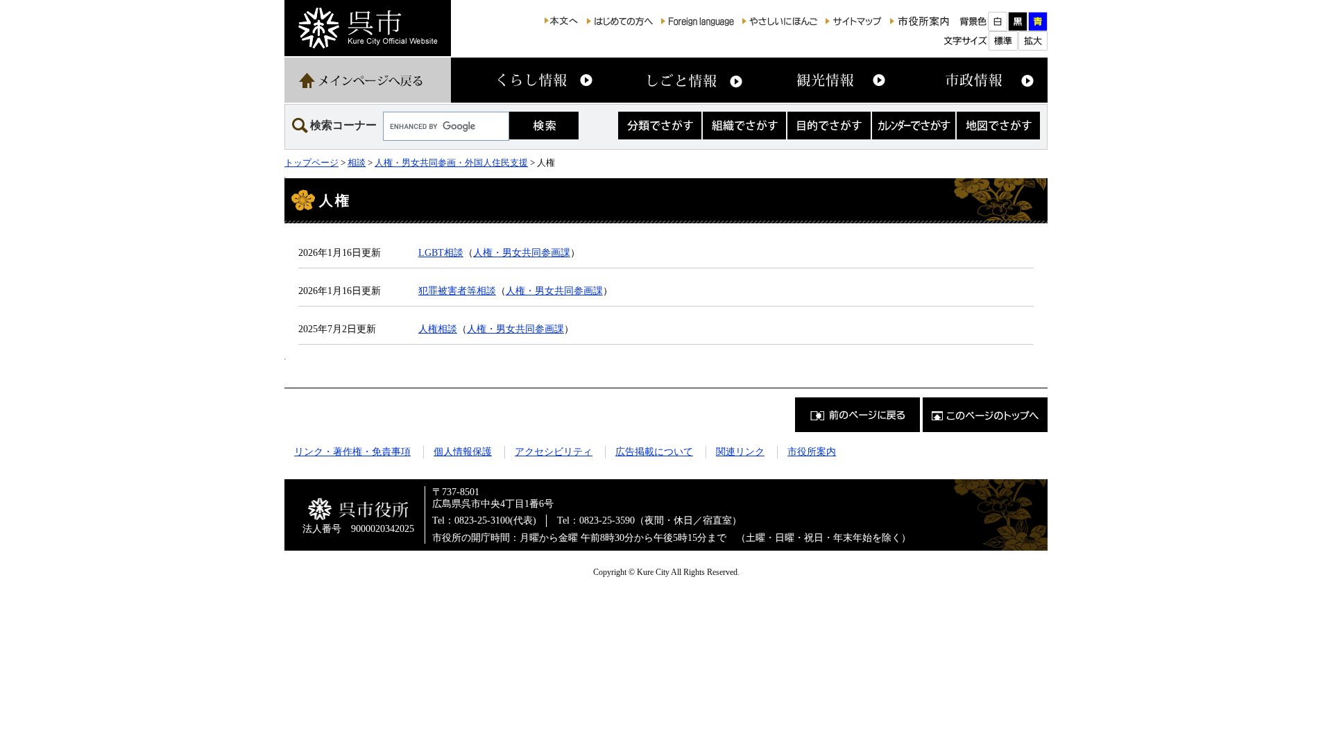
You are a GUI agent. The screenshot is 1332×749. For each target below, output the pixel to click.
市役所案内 (811, 451)
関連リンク (740, 451)
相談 (357, 162)
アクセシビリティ (553, 451)
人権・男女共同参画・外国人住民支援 (451, 162)
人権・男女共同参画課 (521, 252)
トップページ (311, 162)
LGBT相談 (440, 252)
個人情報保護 (463, 451)
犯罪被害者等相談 (457, 290)
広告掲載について (654, 451)
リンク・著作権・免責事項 (352, 451)
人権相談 (437, 328)
